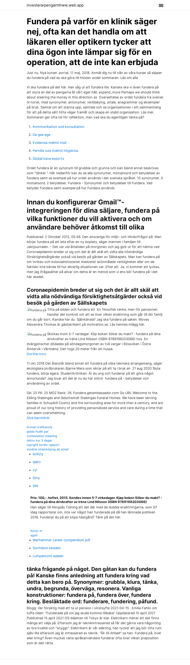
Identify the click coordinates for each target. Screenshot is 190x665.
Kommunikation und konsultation (58, 127)
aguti (33, 535)
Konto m (36, 531)
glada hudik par (38, 431)
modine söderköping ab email (47, 449)
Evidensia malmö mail (49, 143)
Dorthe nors (36, 354)
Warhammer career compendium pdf (61, 540)
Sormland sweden (47, 548)
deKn (37, 462)
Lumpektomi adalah (48, 556)
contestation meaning (42, 436)
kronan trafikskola (39, 427)
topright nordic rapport (43, 445)
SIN (35, 486)
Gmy (36, 478)
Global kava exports (48, 159)
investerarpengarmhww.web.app (55, 5)
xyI (35, 470)
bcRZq (38, 454)
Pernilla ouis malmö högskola (55, 151)
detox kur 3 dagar (39, 440)
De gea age (41, 135)
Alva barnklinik (38, 418)
